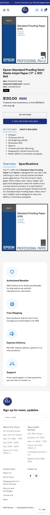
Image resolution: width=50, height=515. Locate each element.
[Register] (43, 417)
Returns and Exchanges (8, 489)
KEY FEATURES (10, 130)
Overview (9, 164)
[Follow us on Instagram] (36, 476)
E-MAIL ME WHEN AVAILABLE (25, 121)
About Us (7, 473)
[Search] (8, 10)
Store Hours (8, 477)
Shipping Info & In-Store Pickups (11, 482)
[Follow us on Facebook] (30, 476)
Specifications (28, 164)
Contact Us (8, 495)
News (5, 499)
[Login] (42, 10)
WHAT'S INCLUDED (28, 130)
